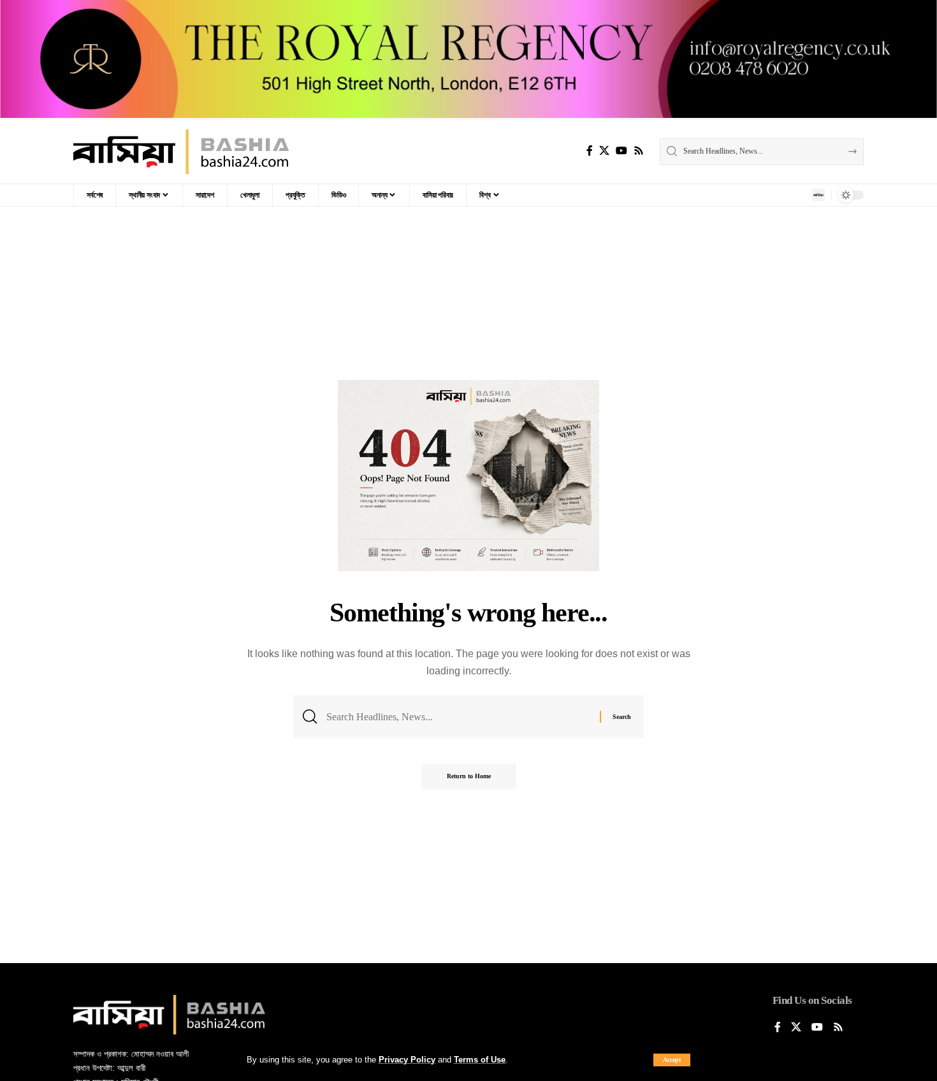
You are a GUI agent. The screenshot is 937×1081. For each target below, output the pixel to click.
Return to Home (469, 776)
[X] (604, 150)
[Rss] (638, 150)
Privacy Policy (407, 1059)
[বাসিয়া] (181, 151)
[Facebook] (589, 150)
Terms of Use (479, 1059)
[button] (671, 1060)
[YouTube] (621, 150)
